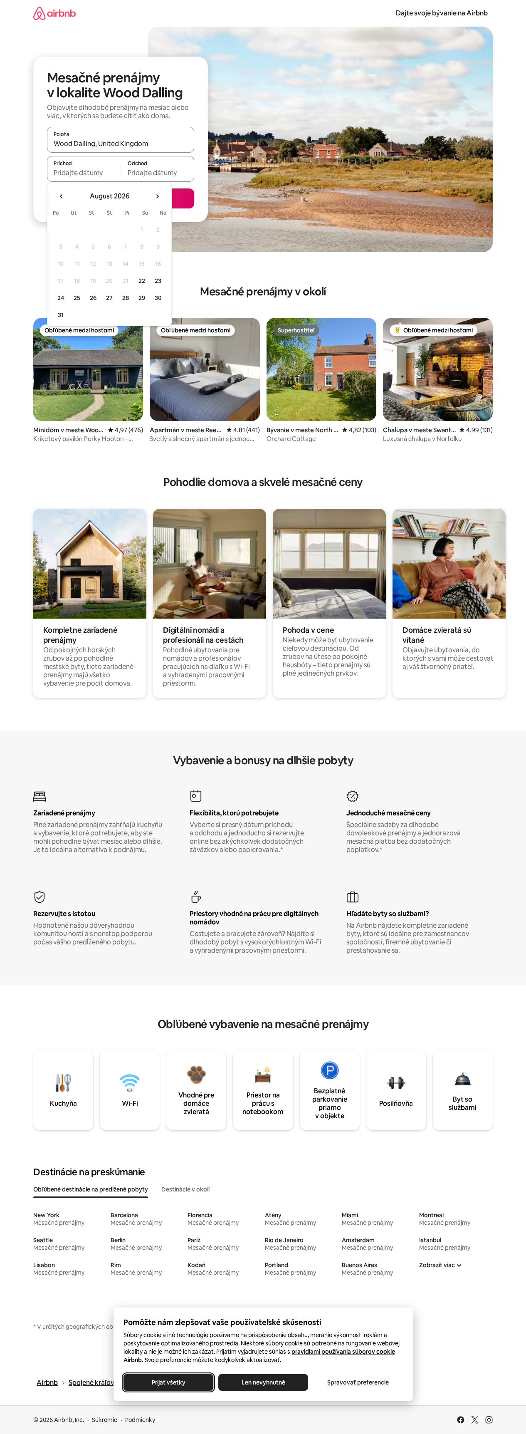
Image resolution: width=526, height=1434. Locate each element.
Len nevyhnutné (263, 1382)
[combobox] (121, 144)
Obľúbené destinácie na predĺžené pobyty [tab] (90, 1189)
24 (60, 298)
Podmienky (140, 1420)
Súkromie (104, 1420)
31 (61, 315)
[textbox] (84, 173)
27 (109, 298)
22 (141, 281)
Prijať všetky (168, 1382)
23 (158, 281)
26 (93, 298)
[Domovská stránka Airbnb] (54, 13)
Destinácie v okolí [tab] (185, 1189)
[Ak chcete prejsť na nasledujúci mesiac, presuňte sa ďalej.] (157, 196)
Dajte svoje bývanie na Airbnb (442, 13)
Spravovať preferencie (358, 1382)
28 (125, 298)
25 (77, 298)
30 (158, 298)
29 (141, 298)
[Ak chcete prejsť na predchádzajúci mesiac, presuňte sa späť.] (61, 196)
